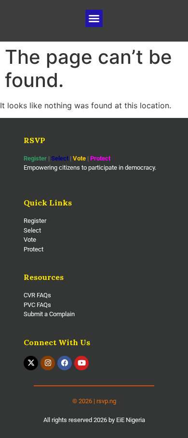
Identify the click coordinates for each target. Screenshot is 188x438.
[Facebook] (64, 363)
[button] (94, 18)
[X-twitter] (31, 363)
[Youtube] (81, 363)
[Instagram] (47, 363)
